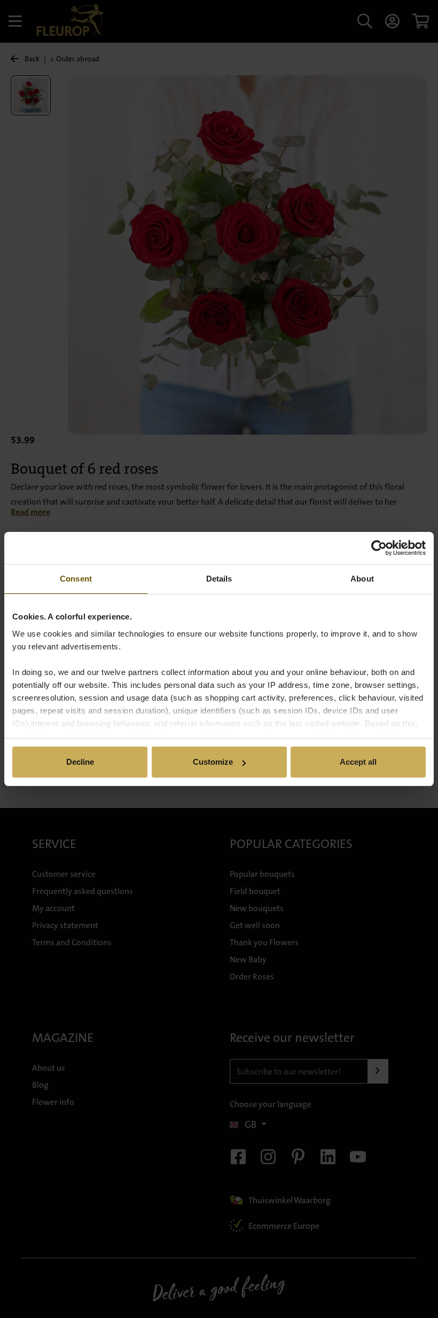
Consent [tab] (76, 578)
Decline (80, 761)
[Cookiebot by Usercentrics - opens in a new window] (379, 548)
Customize (213, 761)
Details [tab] (219, 578)
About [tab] (362, 578)
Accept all (358, 761)
